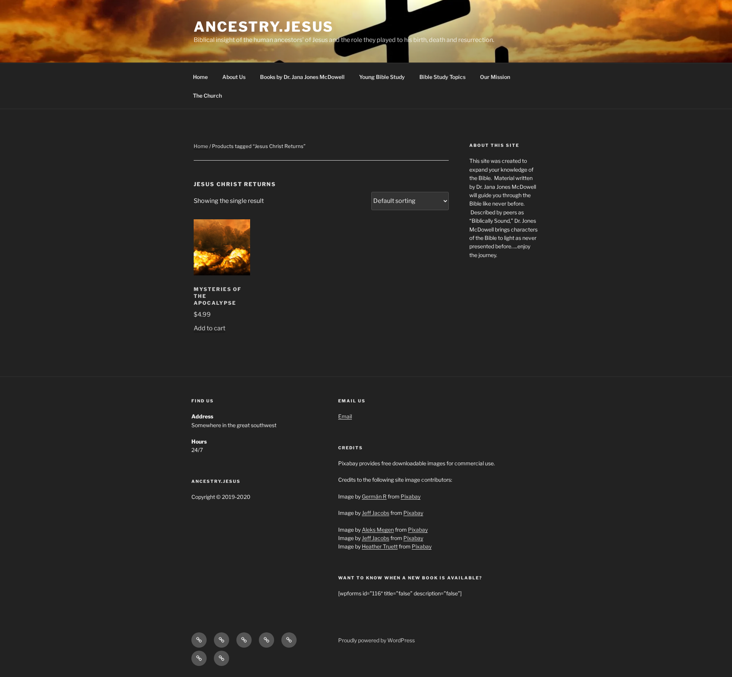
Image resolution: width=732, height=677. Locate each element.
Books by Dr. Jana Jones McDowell (302, 77)
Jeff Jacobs (375, 513)
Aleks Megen (378, 529)
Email (345, 416)
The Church (207, 95)
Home (200, 77)
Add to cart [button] (209, 328)
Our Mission (495, 77)
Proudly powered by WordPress (376, 640)
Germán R (374, 496)
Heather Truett (380, 546)
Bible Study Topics (442, 77)
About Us (234, 77)
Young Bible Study (382, 77)
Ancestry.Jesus (264, 26)
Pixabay (411, 496)
